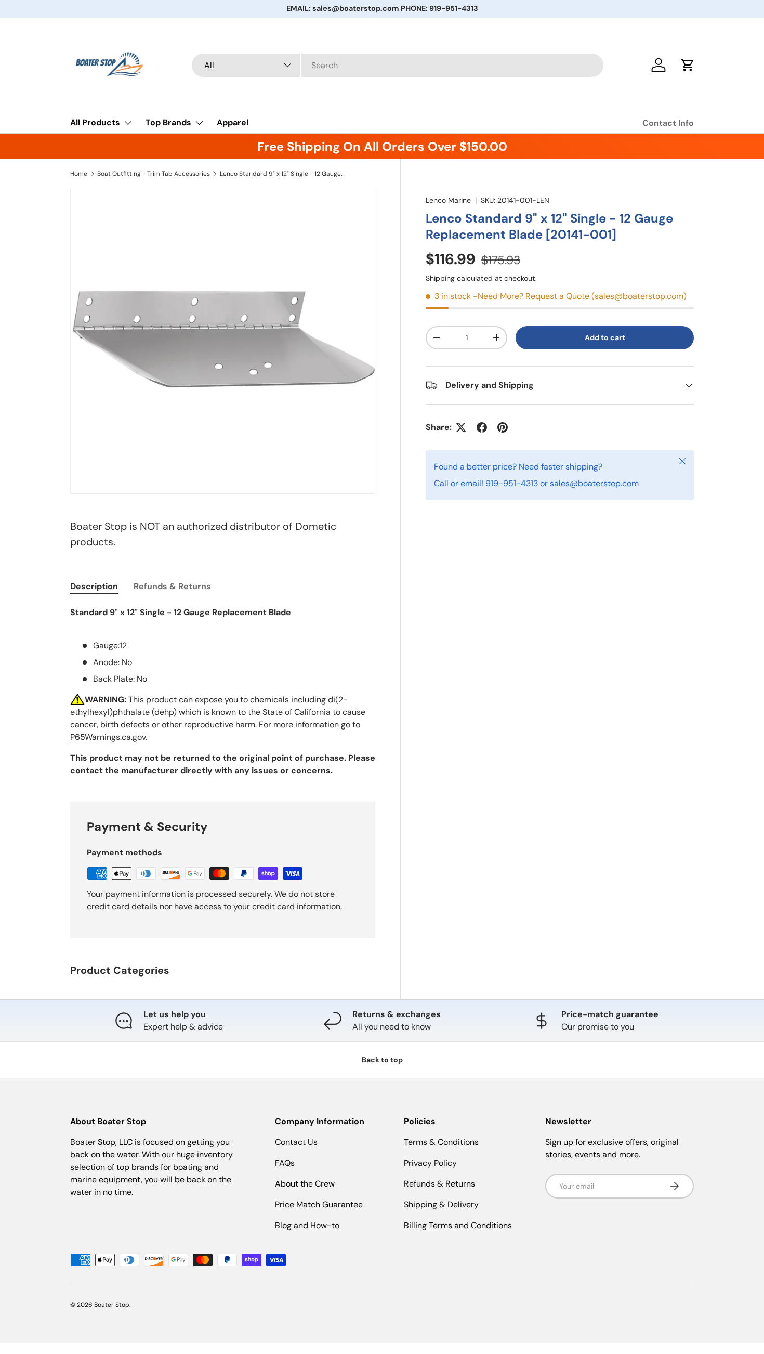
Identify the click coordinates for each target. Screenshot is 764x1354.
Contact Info (668, 123)
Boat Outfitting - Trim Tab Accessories (153, 174)
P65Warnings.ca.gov (108, 737)
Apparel (232, 122)
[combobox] (398, 65)
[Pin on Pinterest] (502, 427)
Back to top (382, 1059)
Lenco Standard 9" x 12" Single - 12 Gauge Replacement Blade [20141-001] (282, 174)
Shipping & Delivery (441, 1204)
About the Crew (305, 1183)
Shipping (440, 278)
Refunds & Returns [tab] (172, 586)
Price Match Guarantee (319, 1204)
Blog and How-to (307, 1225)
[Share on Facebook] (481, 427)
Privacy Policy (430, 1162)
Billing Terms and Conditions (458, 1225)
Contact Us (296, 1142)
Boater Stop (111, 1304)
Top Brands (168, 122)
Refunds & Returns (439, 1183)
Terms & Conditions (441, 1142)
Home (78, 174)
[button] (687, 65)
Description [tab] (94, 586)
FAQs (285, 1162)
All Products (95, 122)
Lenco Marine (448, 200)
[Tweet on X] (461, 427)
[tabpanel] (222, 691)
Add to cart (605, 337)
